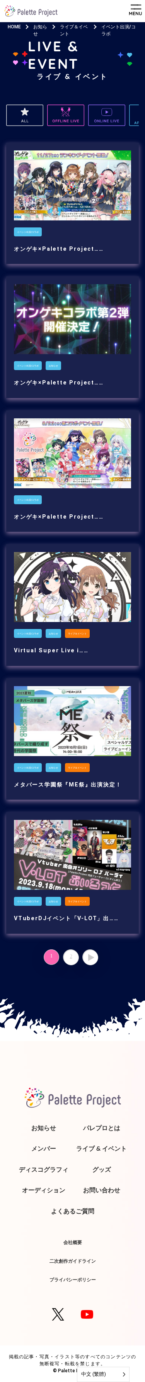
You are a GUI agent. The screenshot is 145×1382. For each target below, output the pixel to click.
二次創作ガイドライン (72, 1261)
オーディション (43, 1190)
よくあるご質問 (72, 1211)
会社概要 (72, 1242)
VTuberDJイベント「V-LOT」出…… (66, 918)
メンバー (43, 1148)
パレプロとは (101, 1128)
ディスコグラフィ (43, 1169)
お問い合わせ (101, 1190)
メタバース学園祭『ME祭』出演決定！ (67, 784)
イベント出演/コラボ (28, 232)
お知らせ (53, 365)
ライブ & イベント (101, 1148)
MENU (135, 13)
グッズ (101, 1169)
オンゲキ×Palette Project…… (59, 249)
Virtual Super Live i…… (51, 650)
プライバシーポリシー (72, 1279)
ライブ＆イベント (77, 633)
